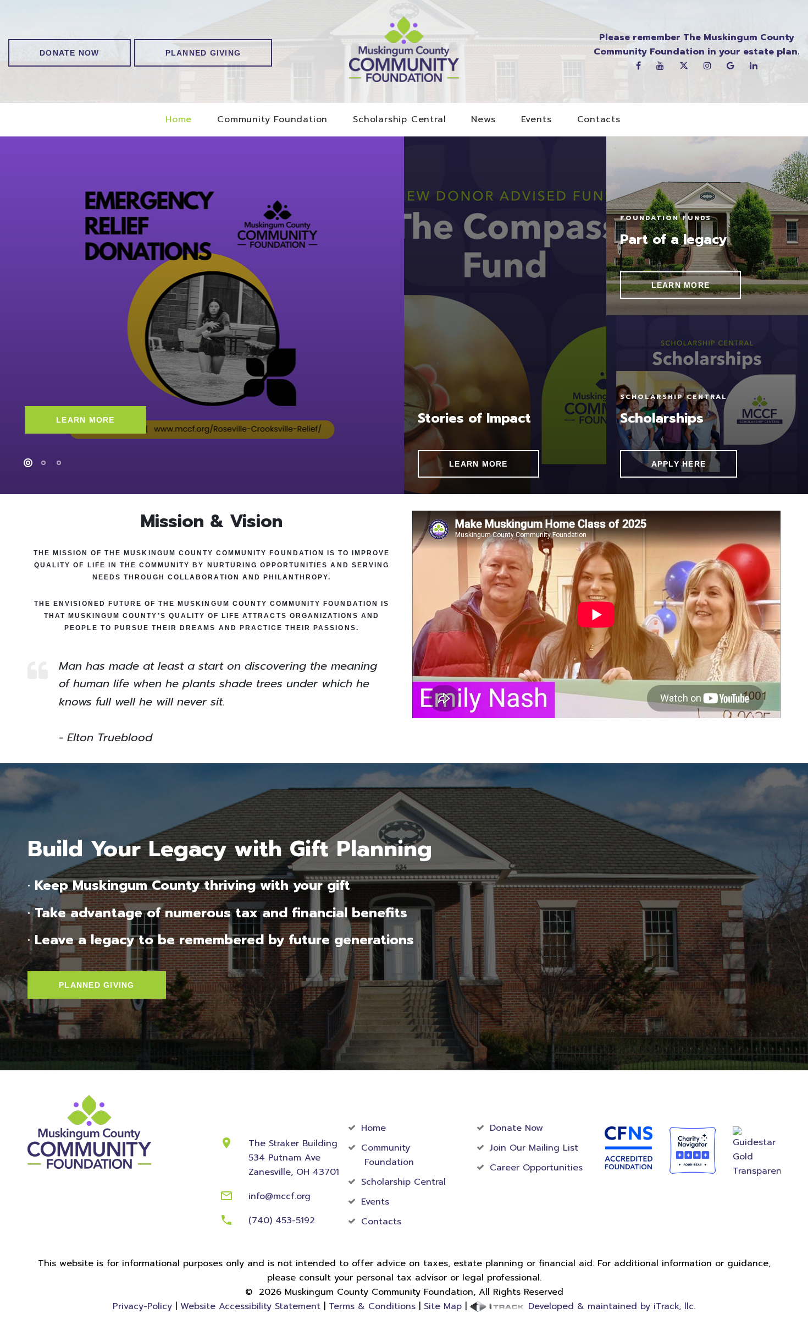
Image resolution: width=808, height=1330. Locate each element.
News (483, 119)
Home (178, 119)
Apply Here (678, 463)
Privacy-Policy (142, 1306)
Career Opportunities (536, 1167)
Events (536, 119)
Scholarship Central (399, 119)
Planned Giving (203, 52)
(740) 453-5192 (281, 1220)
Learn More (85, 419)
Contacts (599, 119)
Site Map (443, 1306)
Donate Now (69, 52)
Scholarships (662, 418)
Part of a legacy (673, 239)
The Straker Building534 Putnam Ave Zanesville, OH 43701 (293, 1158)
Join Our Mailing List (534, 1147)
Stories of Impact (474, 418)
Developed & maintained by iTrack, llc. (610, 1306)
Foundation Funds (666, 218)
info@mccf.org (279, 1196)
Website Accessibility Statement (250, 1306)
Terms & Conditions (372, 1306)
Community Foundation (272, 119)
